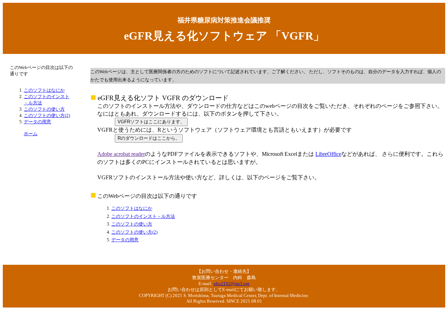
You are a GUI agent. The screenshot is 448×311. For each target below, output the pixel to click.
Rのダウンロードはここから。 (149, 138)
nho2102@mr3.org (232, 283)
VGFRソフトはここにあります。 (151, 121)
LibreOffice (328, 154)
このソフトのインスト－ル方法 (143, 216)
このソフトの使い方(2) (134, 232)
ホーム (30, 133)
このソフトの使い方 (131, 224)
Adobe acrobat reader (121, 154)
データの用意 (125, 239)
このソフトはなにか (131, 208)
